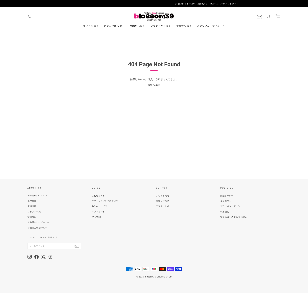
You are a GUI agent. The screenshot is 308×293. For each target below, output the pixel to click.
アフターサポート (165, 206)
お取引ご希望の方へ (37, 227)
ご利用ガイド (98, 195)
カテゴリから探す (114, 25)
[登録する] (77, 246)
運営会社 (31, 200)
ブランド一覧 (34, 211)
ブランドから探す (160, 25)
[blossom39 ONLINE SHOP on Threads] (50, 257)
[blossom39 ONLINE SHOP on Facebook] (36, 257)
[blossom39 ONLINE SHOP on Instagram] (29, 257)
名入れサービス (99, 206)
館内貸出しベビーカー (38, 222)
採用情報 (31, 216)
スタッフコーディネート (211, 25)
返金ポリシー (226, 200)
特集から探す (183, 25)
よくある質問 (162, 195)
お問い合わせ (162, 200)
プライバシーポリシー (231, 206)
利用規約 (224, 211)
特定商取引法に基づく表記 (233, 216)
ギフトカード (98, 211)
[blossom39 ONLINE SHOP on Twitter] (43, 257)
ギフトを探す (91, 25)
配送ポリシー (226, 195)
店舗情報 (31, 206)
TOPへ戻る (154, 85)
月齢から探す (137, 25)
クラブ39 (96, 216)
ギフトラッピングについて (105, 200)
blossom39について (37, 195)
